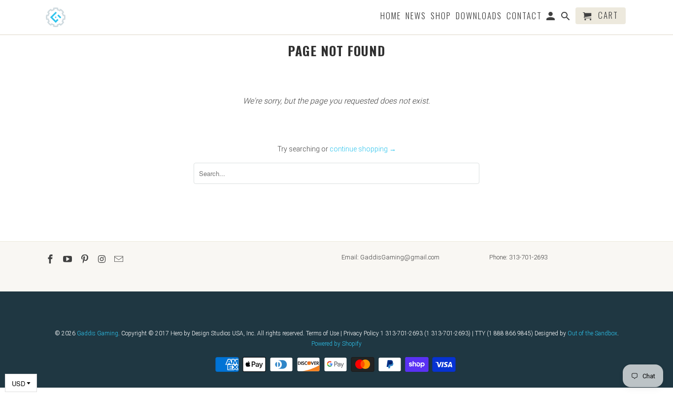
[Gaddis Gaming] (70, 17)
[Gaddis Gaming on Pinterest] (85, 259)
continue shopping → (363, 149)
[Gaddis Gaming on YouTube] (68, 259)
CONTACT (524, 16)
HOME (390, 16)
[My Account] (551, 17)
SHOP (441, 16)
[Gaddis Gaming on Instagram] (102, 259)
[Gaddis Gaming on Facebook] (51, 259)
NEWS (415, 16)
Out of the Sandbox (592, 333)
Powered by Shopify (336, 343)
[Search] (566, 17)
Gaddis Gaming (97, 333)
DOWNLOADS (479, 16)
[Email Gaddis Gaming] (119, 259)
